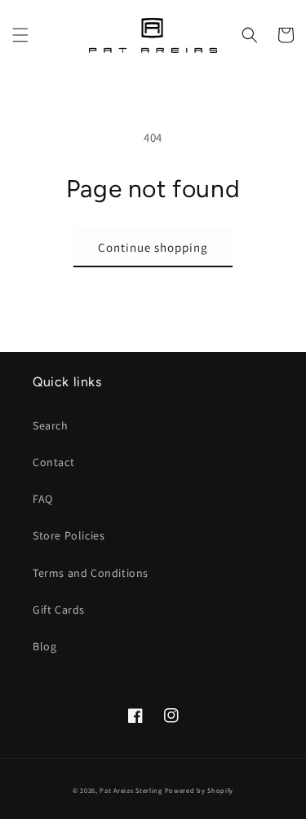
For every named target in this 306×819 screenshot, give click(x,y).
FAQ (43, 498)
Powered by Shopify (199, 790)
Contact (53, 462)
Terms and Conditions (91, 573)
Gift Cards (59, 609)
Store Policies (68, 535)
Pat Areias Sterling (131, 790)
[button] (20, 35)
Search (51, 425)
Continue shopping (153, 247)
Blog (44, 646)
